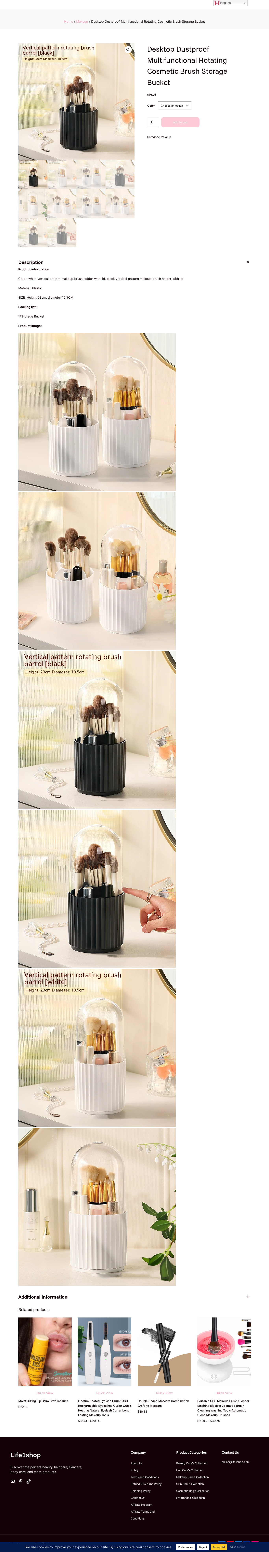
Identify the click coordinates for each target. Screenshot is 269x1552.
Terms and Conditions (145, 1477)
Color (151, 105)
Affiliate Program (141, 1504)
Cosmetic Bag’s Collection (192, 1490)
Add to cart (180, 122)
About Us (137, 1463)
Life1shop (25, 1455)
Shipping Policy (141, 1490)
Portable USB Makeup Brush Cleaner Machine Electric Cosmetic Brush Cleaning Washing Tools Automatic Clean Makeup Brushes (223, 1408)
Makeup (82, 21)
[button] (128, 49)
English (225, 3)
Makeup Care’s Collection (192, 1477)
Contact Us (138, 1497)
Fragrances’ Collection (190, 1497)
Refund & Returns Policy (146, 1484)
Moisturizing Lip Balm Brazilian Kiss (43, 1401)
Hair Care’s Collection (189, 1470)
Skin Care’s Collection (190, 1484)
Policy (134, 1470)
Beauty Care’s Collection (191, 1463)
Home (68, 21)
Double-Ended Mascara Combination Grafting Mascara (163, 1403)
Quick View (45, 1393)
